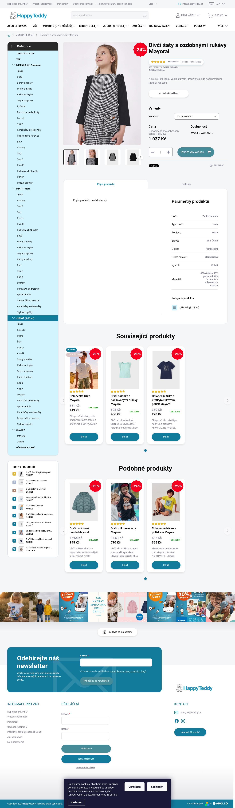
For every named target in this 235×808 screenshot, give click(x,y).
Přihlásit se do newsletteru (96, 681)
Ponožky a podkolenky (28, 112)
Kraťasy (21, 147)
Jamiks (20, 441)
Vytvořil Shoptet (195, 803)
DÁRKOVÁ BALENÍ (25, 447)
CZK (217, 3)
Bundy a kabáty (25, 83)
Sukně (20, 159)
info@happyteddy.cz (191, 712)
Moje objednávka (15, 742)
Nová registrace (86, 759)
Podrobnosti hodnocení (191, 62)
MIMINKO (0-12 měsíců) (28, 65)
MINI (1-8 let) (23, 188)
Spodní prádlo (24, 294)
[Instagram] (183, 720)
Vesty (20, 124)
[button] (145, 450)
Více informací (109, 794)
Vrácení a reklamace (42, 4)
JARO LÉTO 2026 (25, 53)
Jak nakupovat (14, 737)
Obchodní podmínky (83, 4)
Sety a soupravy (25, 100)
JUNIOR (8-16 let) (25, 318)
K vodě (20, 165)
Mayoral (21, 436)
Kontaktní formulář (190, 732)
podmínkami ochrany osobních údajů (128, 671)
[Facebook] (176, 720)
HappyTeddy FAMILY (17, 4)
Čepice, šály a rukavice (28, 135)
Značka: (157, 70)
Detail (84, 436)
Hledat (144, 15)
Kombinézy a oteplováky (29, 130)
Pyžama (21, 106)
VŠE (18, 59)
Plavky (20, 177)
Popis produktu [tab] (105, 184)
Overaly (21, 118)
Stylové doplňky (25, 182)
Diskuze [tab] (186, 184)
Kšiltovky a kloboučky (27, 171)
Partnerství (62, 4)
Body (19, 77)
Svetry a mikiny (24, 88)
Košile (20, 277)
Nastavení (76, 802)
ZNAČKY (20, 430)
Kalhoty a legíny (25, 94)
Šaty (19, 153)
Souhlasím (157, 786)
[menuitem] (18, 26)
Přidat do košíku (192, 152)
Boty (19, 141)
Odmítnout (135, 786)
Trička (20, 71)
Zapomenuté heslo (85, 768)
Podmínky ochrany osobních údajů (115, 4)
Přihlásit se (86, 748)
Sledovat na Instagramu (120, 632)
